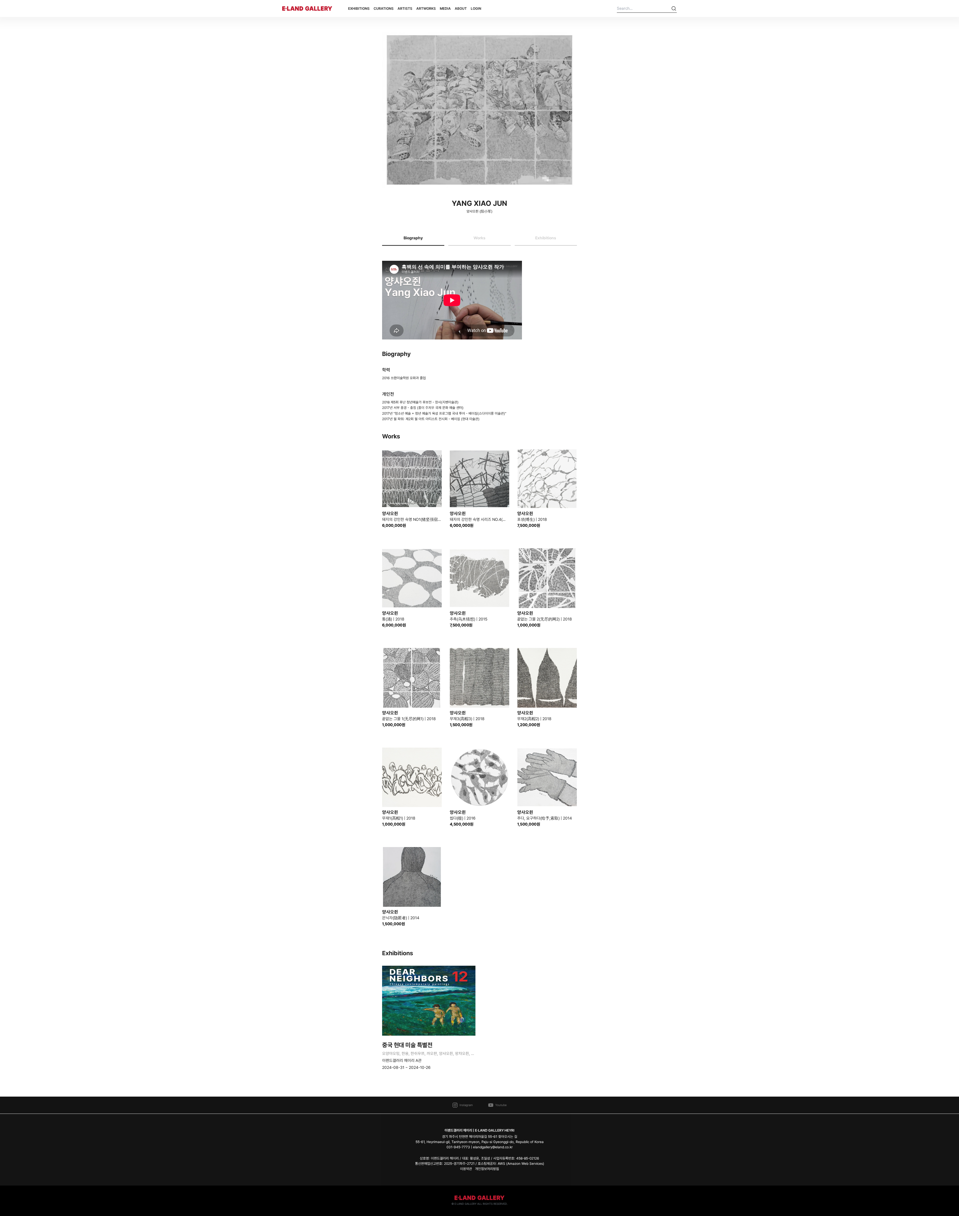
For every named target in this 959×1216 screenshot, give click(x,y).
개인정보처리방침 (487, 1169)
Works (479, 238)
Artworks (426, 8)
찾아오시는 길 (507, 1137)
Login (476, 8)
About (461, 8)
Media (445, 8)
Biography (413, 238)
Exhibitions (359, 8)
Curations (384, 8)
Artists (405, 8)
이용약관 (466, 1169)
